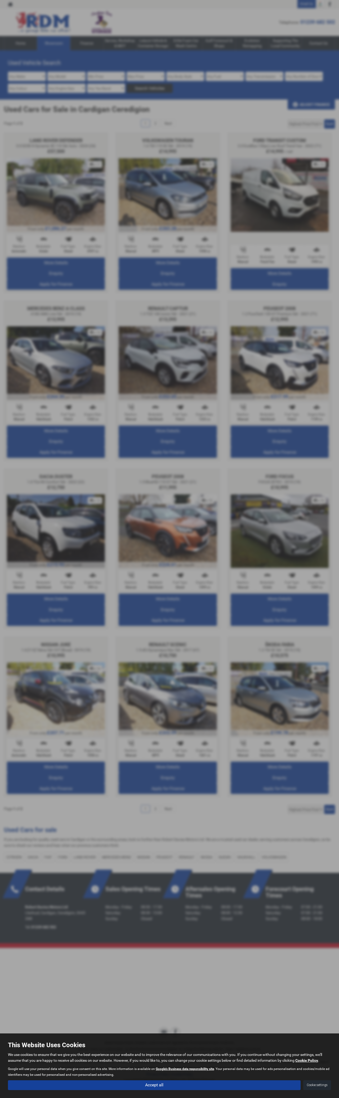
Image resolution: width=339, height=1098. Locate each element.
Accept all (154, 1084)
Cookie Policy (306, 1060)
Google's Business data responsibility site (185, 1069)
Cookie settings (317, 1085)
